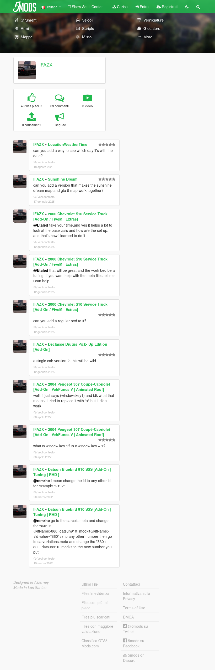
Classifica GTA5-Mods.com (95, 643)
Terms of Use (134, 607)
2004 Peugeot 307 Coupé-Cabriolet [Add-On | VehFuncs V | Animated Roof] (71, 386)
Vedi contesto (46, 162)
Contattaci (131, 584)
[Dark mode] (186, 6)
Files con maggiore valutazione (97, 628)
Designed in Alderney (31, 582)
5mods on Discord (133, 657)
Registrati (169, 6)
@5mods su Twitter (135, 628)
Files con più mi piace (95, 605)
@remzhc (41, 480)
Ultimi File (90, 584)
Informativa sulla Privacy (136, 596)
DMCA (128, 617)
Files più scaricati (96, 617)
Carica (122, 6)
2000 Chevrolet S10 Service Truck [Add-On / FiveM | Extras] (70, 216)
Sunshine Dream (62, 179)
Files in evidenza (95, 593)
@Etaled (40, 225)
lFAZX (46, 64)
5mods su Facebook (133, 643)
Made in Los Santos (29, 587)
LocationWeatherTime (67, 144)
